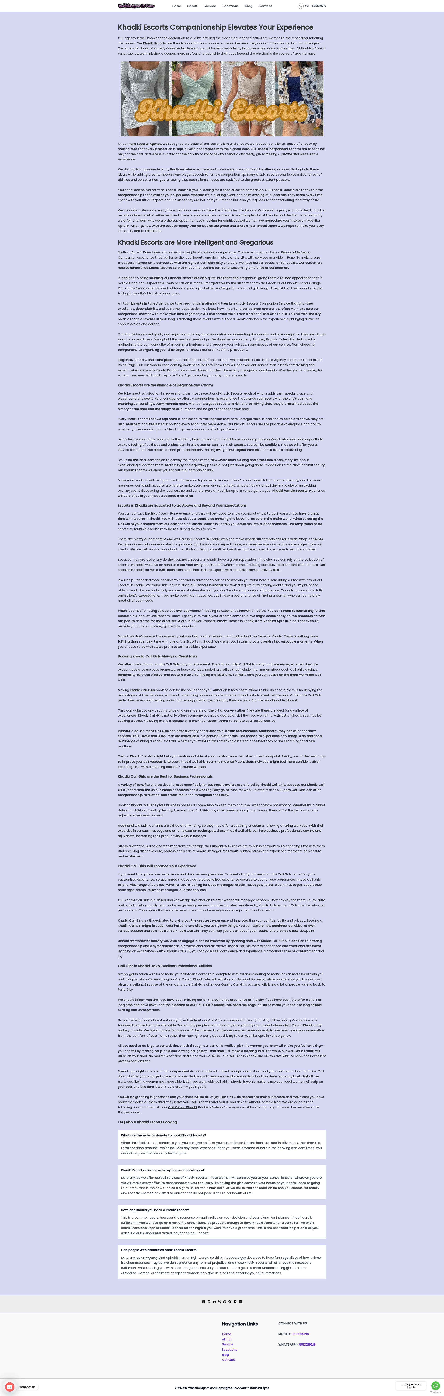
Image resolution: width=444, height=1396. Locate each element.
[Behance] (214, 1301)
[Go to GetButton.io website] (435, 1392)
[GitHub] (224, 1301)
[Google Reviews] (229, 1301)
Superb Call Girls (292, 790)
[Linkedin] (235, 1301)
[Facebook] (203, 1301)
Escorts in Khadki (210, 585)
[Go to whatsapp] (435, 1385)
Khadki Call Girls (142, 690)
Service (210, 6)
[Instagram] (209, 1301)
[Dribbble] (219, 1301)
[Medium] (240, 1301)
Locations (230, 6)
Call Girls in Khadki (182, 1107)
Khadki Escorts (154, 43)
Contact (265, 6)
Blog (248, 6)
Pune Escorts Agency (145, 144)
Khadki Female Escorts (290, 490)
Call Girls (314, 879)
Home (176, 6)
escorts (203, 518)
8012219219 (301, 1334)
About (192, 6)
